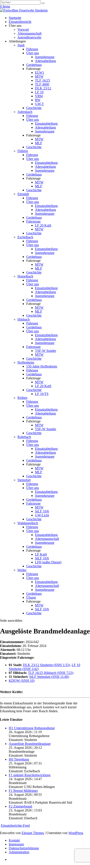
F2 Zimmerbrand (20, 806)
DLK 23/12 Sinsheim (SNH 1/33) (46, 665)
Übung (31, 597)
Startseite (15, 18)
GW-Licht (42, 515)
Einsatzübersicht (20, 22)
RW (37, 100)
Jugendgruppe (44, 57)
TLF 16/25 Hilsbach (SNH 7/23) (50, 673)
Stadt (20, 45)
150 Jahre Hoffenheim (41, 366)
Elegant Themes (33, 833)
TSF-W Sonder (45, 351)
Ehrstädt (23, 194)
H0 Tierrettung (19, 759)
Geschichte (34, 108)
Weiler (21, 570)
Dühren (22, 151)
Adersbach (24, 112)
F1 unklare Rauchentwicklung (29, 775)
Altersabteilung (45, 61)
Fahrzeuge (33, 221)
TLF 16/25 (42, 80)
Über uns (32, 53)
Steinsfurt (24, 480)
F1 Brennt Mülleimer (23, 791)
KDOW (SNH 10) (22, 680)
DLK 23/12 (43, 88)
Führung (32, 49)
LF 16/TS (41, 394)
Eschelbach (25, 237)
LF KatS (41, 554)
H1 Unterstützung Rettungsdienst (32, 728)
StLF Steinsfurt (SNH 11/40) (49, 677)
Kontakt (14, 840)
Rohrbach (24, 437)
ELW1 (39, 72)
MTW (39, 76)
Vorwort (23, 29)
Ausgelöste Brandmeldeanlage (30, 744)
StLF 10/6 (42, 511)
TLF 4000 (42, 84)
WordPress (75, 833)
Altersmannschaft (29, 33)
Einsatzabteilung (46, 123)
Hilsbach (23, 319)
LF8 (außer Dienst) (48, 562)
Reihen (22, 398)
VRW (39, 96)
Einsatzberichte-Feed (15, 825)
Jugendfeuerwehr (29, 37)
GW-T (39, 104)
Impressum (16, 844)
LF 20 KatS (43, 225)
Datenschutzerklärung (24, 848)
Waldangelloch (27, 523)
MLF (38, 143)
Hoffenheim (25, 362)
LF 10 (39, 92)
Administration (19, 852)
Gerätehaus (34, 65)
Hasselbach (25, 276)
